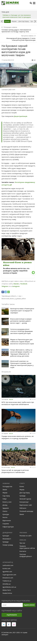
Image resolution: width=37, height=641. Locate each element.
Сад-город (6, 496)
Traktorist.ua (7, 581)
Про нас (22, 543)
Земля (11, 399)
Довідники (7, 532)
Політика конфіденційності (26, 555)
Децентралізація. (21, 116)
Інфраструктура (8, 527)
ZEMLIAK (23, 540)
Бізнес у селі (7, 502)
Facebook (23, 284)
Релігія (5, 517)
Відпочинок (7, 520)
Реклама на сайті (26, 536)
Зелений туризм (25, 499)
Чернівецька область (9, 296)
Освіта (5, 511)
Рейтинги (23, 508)
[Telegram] (5, 292)
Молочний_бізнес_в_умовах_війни (14, 299)
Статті (22, 483)
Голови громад (8, 545)
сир (19, 296)
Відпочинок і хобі (26, 505)
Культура (6, 514)
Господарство (7, 486)
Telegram (5, 286)
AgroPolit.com (7, 572)
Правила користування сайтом (27, 547)
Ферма (14, 21)
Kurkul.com (6, 568)
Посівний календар (26, 511)
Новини (6, 483)
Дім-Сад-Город (23, 21)
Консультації (24, 502)
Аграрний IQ (8, 562)
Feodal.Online (7, 593)
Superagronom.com (9, 575)
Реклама (23, 532)
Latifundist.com (8, 565)
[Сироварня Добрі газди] (18, 75)
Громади (6, 542)
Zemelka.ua (6, 584)
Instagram (16, 286)
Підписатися (29, 605)
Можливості (7, 539)
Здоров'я (6, 508)
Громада (22, 496)
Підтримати (12, 615)
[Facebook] (3, 292)
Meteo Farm (7, 590)
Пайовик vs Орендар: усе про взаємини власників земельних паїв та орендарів (17, 16)
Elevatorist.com (8, 578)
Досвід (5, 505)
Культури (6, 536)
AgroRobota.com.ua (9, 587)
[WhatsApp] (8, 292)
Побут (5, 499)
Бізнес (7, 21)
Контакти (23, 551)
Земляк (16, 284)
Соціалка (6, 524)
